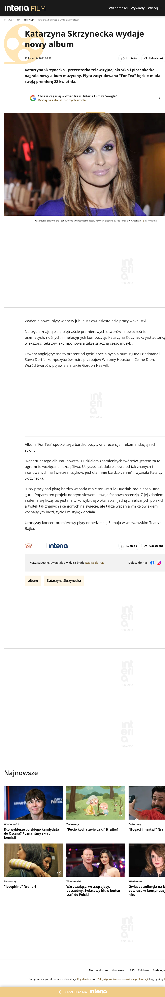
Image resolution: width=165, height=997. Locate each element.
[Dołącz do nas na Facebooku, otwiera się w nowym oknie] (152, 563)
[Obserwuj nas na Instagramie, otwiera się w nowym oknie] (159, 563)
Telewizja (29, 19)
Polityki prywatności (108, 979)
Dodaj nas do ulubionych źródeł (77, 100)
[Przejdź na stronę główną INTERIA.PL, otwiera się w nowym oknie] (17, 8)
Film (18, 19)
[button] (118, 8)
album (33, 580)
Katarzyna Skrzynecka (64, 580)
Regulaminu (84, 979)
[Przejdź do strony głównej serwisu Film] (38, 8)
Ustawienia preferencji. (135, 979)
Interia (8, 19)
